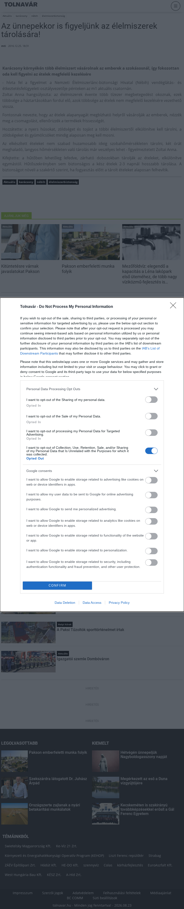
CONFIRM (57, 585)
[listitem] (92, 389)
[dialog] (92, 455)
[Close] (174, 306)
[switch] (151, 399)
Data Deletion (65, 602)
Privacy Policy (119, 602)
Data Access (92, 602)
